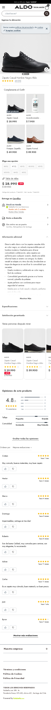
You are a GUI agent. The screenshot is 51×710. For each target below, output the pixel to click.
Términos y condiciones (14, 669)
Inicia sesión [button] (39, 7)
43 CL (40, 166)
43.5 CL (7, 172)
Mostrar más (25, 298)
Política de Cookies (12, 674)
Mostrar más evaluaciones (25, 635)
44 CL (16, 172)
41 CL (14, 166)
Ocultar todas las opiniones (25, 438)
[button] (25, 14)
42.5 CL (31, 166)
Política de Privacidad (13, 678)
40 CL (6, 166)
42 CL (22, 166)
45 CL (24, 172)
